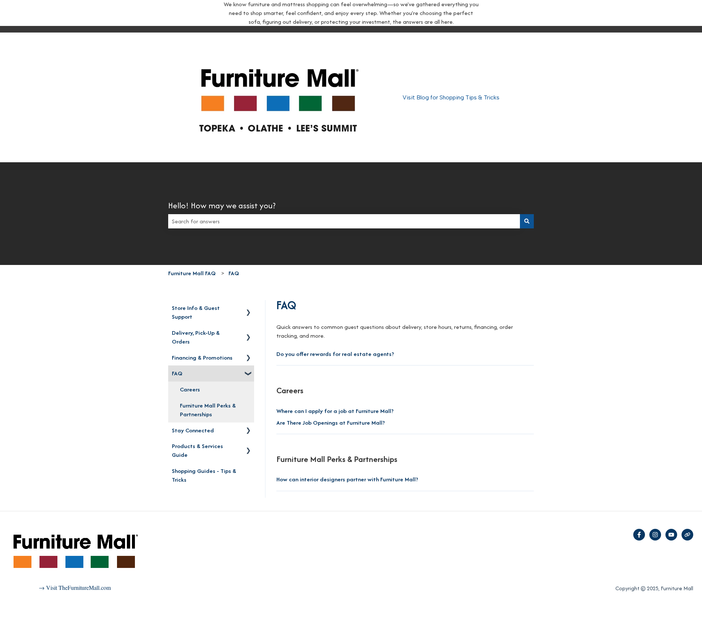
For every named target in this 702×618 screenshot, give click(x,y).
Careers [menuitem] (190, 389)
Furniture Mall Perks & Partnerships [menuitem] (208, 409)
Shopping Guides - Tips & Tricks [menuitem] (204, 475)
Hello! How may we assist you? (221, 205)
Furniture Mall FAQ (192, 273)
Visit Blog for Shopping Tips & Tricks (451, 97)
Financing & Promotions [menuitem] (202, 357)
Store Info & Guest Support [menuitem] (196, 312)
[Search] (527, 221)
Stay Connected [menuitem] (193, 430)
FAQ (234, 273)
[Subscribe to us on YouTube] (671, 535)
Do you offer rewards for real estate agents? (335, 354)
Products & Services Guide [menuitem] (197, 450)
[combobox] (344, 221)
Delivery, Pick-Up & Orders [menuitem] (196, 337)
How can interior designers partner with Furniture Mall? (347, 479)
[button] (248, 308)
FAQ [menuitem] (177, 373)
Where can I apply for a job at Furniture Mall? (334, 411)
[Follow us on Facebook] (639, 535)
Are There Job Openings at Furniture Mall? (330, 422)
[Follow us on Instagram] (655, 535)
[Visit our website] (687, 535)
